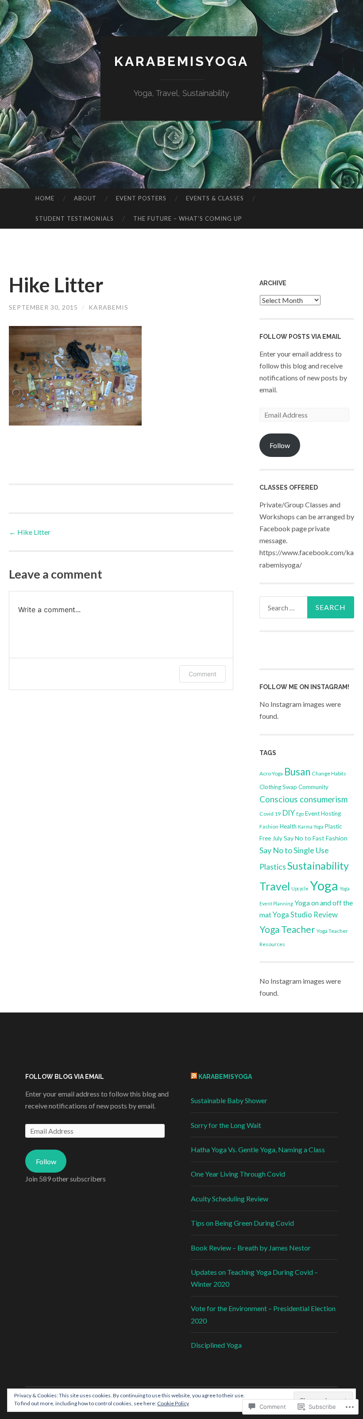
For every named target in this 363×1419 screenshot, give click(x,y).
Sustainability (318, 865)
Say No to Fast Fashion (316, 838)
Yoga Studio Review (305, 914)
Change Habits (329, 773)
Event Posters (141, 198)
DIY (288, 812)
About (85, 198)
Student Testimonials (74, 218)
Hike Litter (29, 532)
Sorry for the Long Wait (226, 1125)
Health (288, 826)
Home (44, 198)
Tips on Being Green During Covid (242, 1223)
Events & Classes (215, 198)
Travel (274, 886)
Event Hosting (323, 813)
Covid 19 (270, 813)
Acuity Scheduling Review (229, 1198)
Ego (300, 814)
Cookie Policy (173, 1403)
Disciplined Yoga (216, 1345)
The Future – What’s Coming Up (187, 218)
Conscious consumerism (303, 799)
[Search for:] (307, 607)
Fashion (268, 826)
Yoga (324, 885)
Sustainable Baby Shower (229, 1100)
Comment (202, 674)
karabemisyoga (181, 61)
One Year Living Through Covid (238, 1174)
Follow (280, 445)
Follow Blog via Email (64, 1076)
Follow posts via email (300, 336)
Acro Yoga (271, 773)
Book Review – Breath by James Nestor (251, 1247)
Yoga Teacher (287, 929)
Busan (297, 772)
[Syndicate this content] (194, 1076)
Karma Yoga (311, 826)
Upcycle (300, 888)
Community (313, 786)
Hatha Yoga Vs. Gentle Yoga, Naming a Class (258, 1149)
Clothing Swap (278, 786)
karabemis (108, 307)
